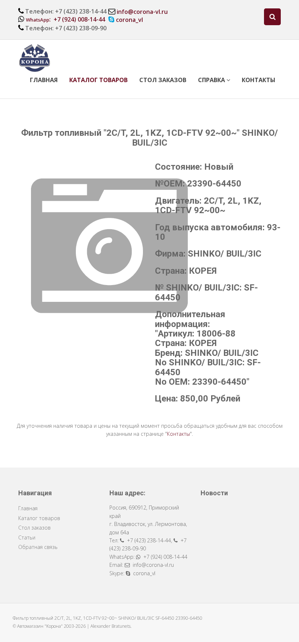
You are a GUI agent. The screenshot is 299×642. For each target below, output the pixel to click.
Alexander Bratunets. (111, 626)
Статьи (26, 537)
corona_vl (129, 20)
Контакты (258, 80)
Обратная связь (38, 546)
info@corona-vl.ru (142, 12)
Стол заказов (162, 80)
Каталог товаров (98, 80)
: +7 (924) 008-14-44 (65, 19)
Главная (44, 80)
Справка (212, 80)
